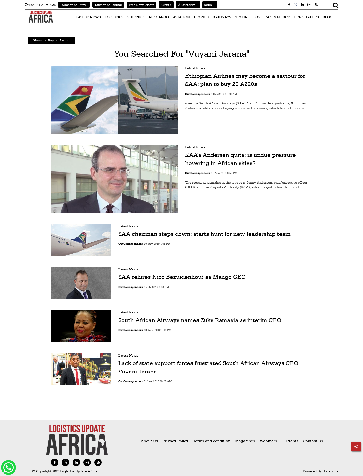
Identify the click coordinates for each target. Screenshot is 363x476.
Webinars (268, 440)
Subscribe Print (74, 5)
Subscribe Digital (108, 5)
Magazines (245, 440)
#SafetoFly (185, 5)
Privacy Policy (175, 440)
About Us (149, 440)
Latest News (195, 68)
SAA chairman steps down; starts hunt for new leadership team (204, 233)
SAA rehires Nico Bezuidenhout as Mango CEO (182, 276)
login (207, 5)
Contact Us (313, 440)
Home (37, 40)
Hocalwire (330, 471)
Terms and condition (212, 440)
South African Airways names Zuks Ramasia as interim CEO (199, 320)
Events (165, 5)
